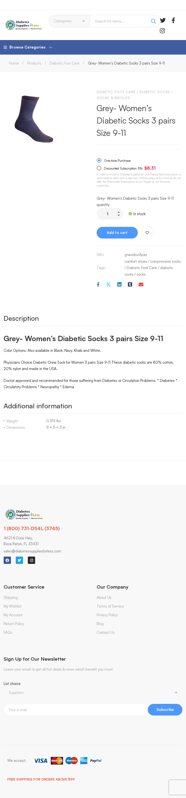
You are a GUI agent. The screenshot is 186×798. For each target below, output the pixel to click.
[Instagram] (162, 30)
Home (14, 63)
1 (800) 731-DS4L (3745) (32, 528)
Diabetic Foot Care (64, 63)
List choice (12, 683)
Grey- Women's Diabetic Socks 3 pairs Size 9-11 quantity (135, 201)
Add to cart (117, 232)
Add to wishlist (147, 233)
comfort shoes (135, 261)
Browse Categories (27, 47)
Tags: (101, 267)
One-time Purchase (117, 161)
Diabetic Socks (155, 92)
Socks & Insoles (113, 98)
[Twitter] (162, 20)
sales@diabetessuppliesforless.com (32, 551)
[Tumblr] (130, 284)
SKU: (100, 254)
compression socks (165, 261)
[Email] (141, 284)
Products (34, 63)
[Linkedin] (119, 284)
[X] (108, 284)
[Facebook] (173, 20)
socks (141, 274)
